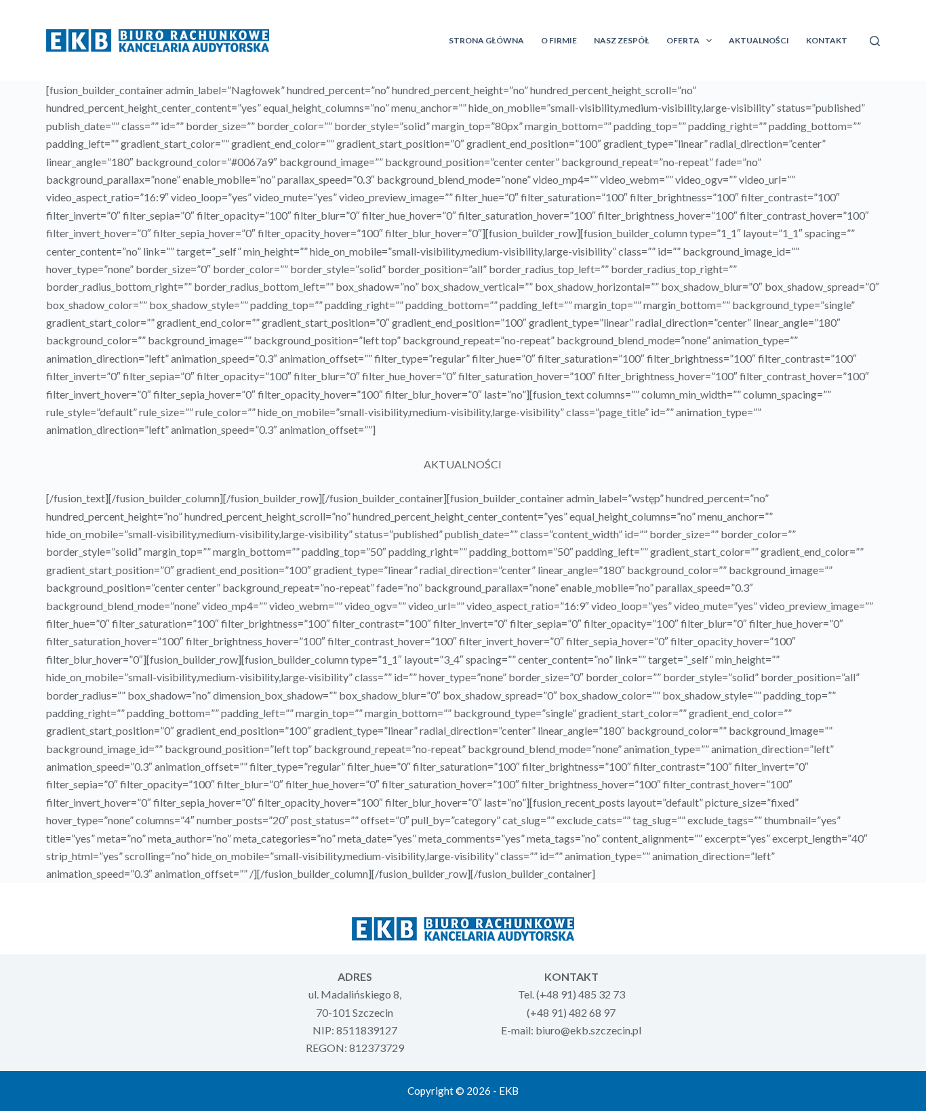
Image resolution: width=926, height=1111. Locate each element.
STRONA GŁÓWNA (486, 40)
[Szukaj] (875, 41)
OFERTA (683, 40)
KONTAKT (826, 40)
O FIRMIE (559, 40)
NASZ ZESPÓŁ (621, 40)
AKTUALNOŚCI (759, 40)
